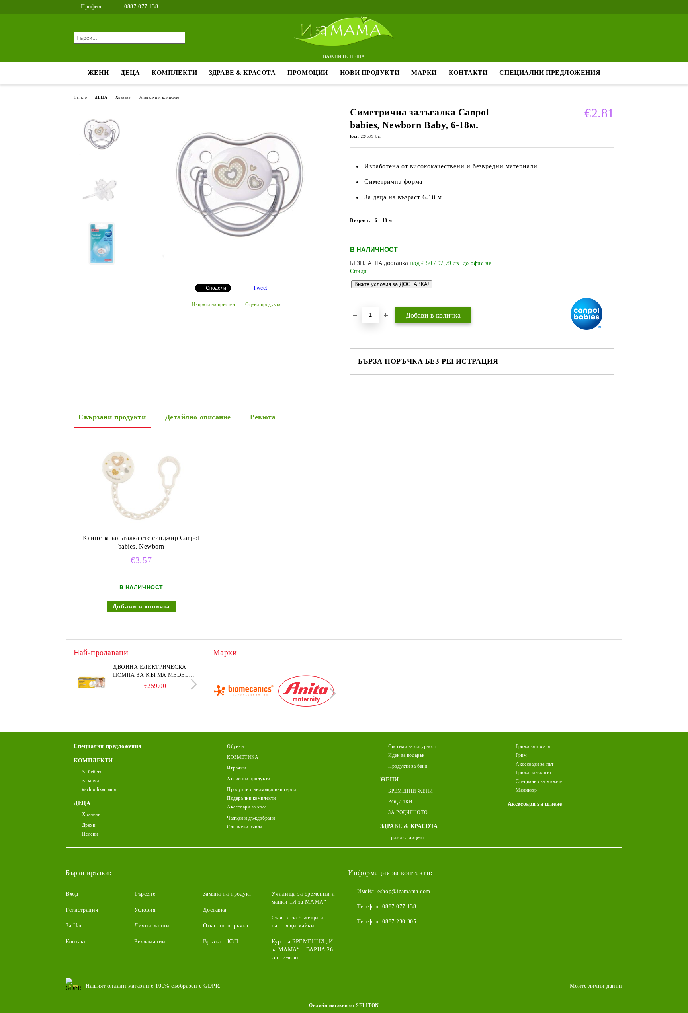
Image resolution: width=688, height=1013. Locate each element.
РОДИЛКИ (400, 802)
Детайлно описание (198, 417)
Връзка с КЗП (220, 942)
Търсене (144, 894)
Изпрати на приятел (213, 304)
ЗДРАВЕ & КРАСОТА (242, 72)
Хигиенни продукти (248, 778)
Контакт (76, 942)
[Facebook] (586, 6)
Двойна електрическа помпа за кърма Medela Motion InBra (153, 671)
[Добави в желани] (608, 269)
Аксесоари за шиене (535, 804)
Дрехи (88, 825)
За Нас (74, 926)
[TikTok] (610, 6)
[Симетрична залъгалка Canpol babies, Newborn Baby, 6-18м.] (236, 271)
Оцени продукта (263, 304)
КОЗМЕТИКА (242, 757)
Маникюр (526, 790)
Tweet (260, 288)
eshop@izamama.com (403, 891)
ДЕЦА (130, 72)
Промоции (307, 72)
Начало (80, 97)
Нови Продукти (369, 72)
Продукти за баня (407, 766)
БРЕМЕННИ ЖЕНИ (410, 791)
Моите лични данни (596, 986)
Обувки (235, 746)
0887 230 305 (399, 922)
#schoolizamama (99, 789)
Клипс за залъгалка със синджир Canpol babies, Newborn (141, 542)
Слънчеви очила (244, 827)
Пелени (90, 834)
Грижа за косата (533, 746)
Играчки (236, 768)
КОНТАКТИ (468, 72)
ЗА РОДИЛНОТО (408, 812)
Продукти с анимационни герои (261, 789)
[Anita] (306, 692)
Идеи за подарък (406, 755)
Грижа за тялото (533, 772)
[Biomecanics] (243, 692)
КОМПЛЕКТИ (174, 72)
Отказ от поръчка (225, 926)
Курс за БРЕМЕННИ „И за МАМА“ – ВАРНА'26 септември (302, 949)
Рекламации (150, 942)
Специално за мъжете (539, 781)
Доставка (215, 910)
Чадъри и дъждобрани (251, 818)
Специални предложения (549, 72)
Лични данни (151, 926)
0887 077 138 (141, 7)
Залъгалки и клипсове (159, 97)
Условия (144, 910)
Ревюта (263, 417)
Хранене (123, 97)
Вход (72, 894)
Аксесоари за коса (247, 807)
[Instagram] (598, 6)
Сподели (216, 288)
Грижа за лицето (406, 837)
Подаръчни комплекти (251, 798)
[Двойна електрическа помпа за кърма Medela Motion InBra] (91, 681)
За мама (90, 780)
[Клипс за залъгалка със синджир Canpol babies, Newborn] (141, 486)
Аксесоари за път (534, 764)
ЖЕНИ (98, 72)
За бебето (92, 772)
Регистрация (82, 910)
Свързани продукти (112, 417)
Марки (424, 72)
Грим (521, 755)
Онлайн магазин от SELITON (344, 1005)
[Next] (191, 684)
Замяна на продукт (227, 894)
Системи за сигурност (412, 746)
